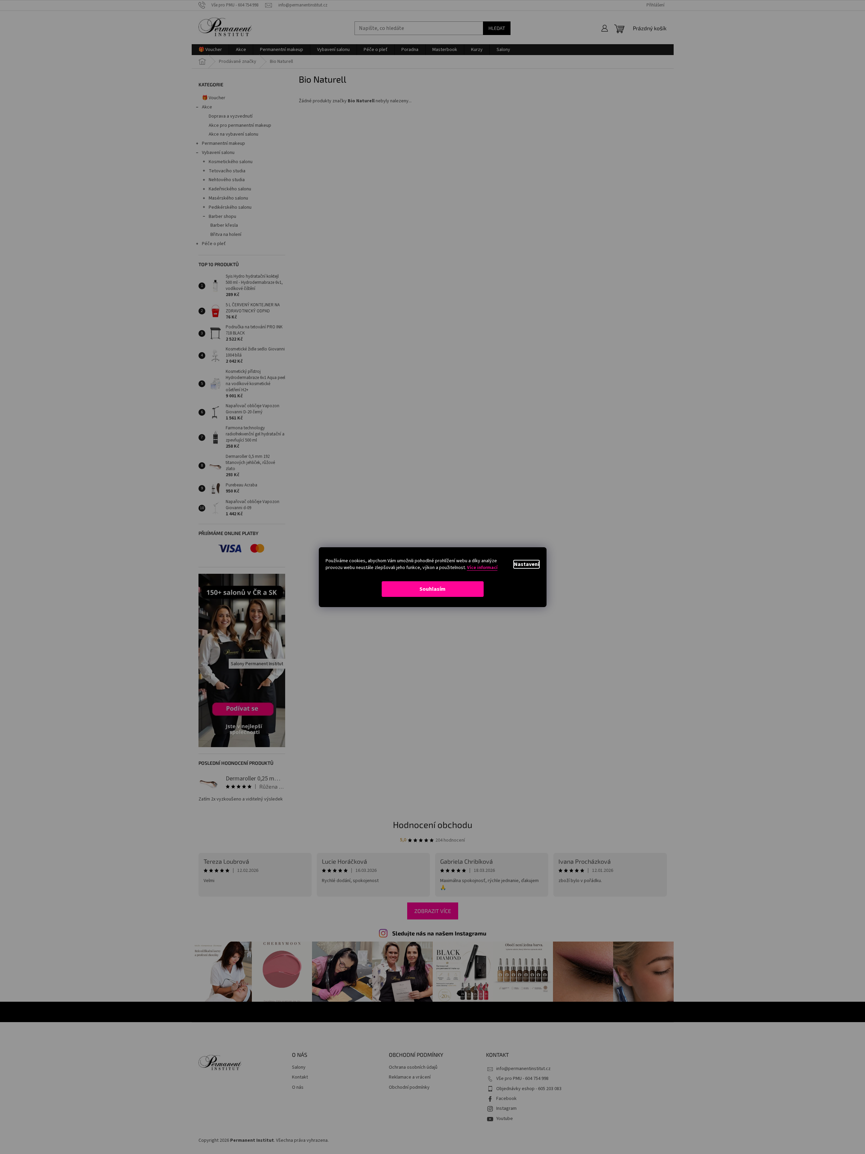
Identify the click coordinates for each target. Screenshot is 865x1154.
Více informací (482, 567)
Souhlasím (432, 589)
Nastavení (526, 564)
